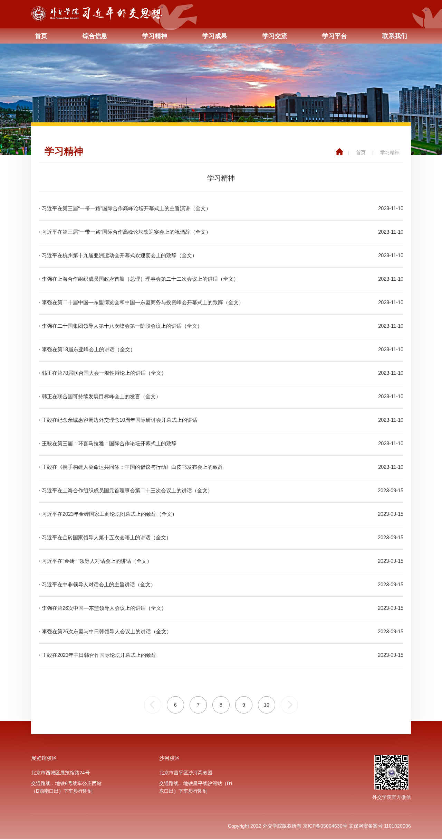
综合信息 (95, 35)
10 (266, 705)
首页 (41, 35)
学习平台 (334, 35)
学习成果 (214, 35)
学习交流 (274, 35)
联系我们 (394, 35)
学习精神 (154, 35)
